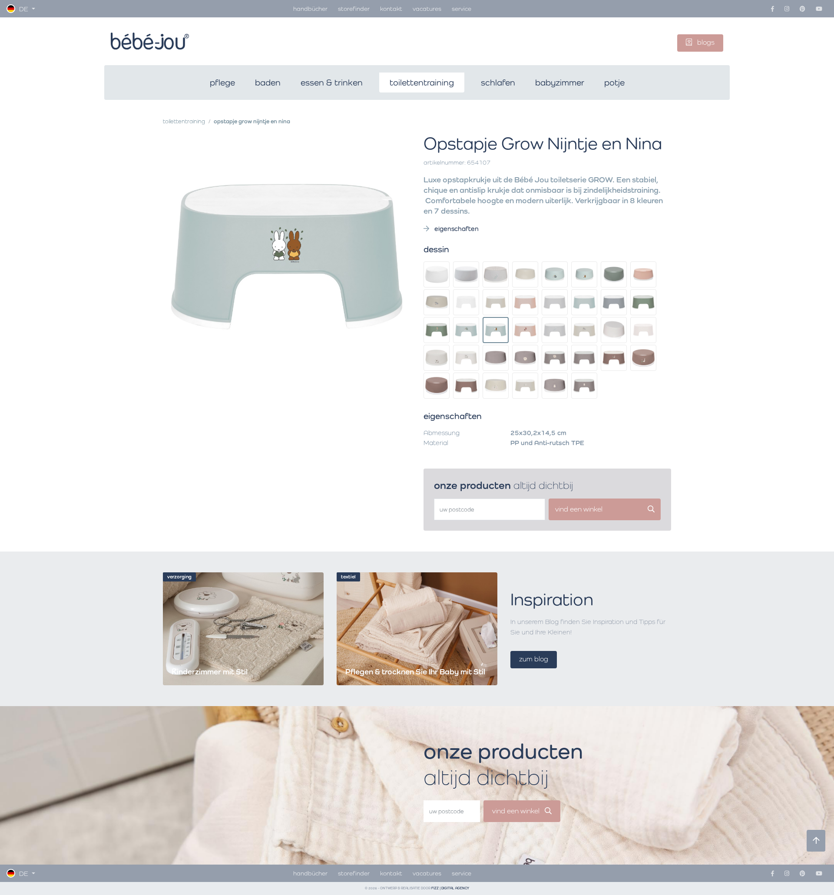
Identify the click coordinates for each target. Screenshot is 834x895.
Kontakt (391, 8)
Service (461, 8)
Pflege (222, 82)
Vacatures (427, 8)
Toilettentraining (422, 82)
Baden (268, 82)
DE (23, 9)
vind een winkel (516, 811)
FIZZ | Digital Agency (450, 888)
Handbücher (310, 8)
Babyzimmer (559, 82)
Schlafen (498, 82)
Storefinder (354, 8)
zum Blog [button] (533, 659)
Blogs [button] (705, 42)
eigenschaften (456, 228)
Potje (614, 82)
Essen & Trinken (332, 82)
